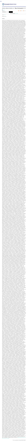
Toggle (1, 1)
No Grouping (16, 13)
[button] (11, 12)
